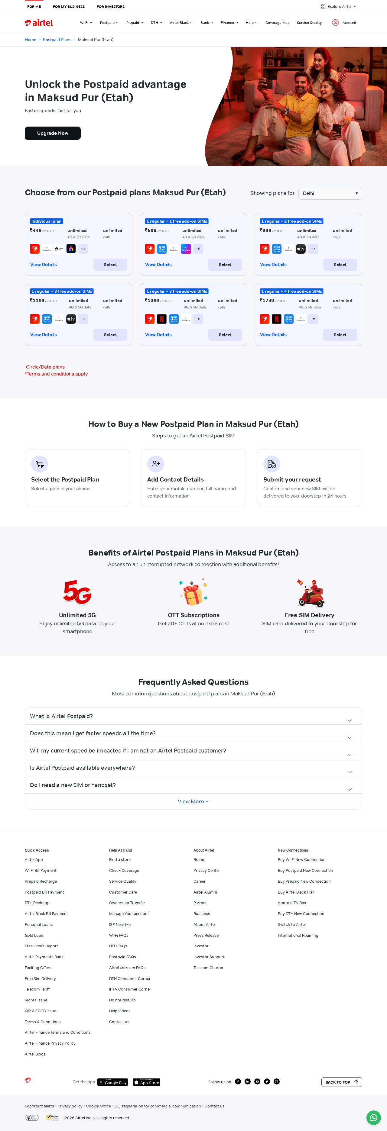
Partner (200, 902)
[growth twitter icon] (267, 1081)
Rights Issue (36, 999)
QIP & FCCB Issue (40, 1010)
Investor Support (209, 956)
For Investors (111, 6)
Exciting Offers (38, 967)
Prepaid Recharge (41, 881)
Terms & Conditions (43, 1021)
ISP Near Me (120, 924)
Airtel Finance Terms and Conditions (58, 1032)
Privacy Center (207, 870)
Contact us (119, 1021)
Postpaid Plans (57, 39)
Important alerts (39, 1106)
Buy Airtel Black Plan (296, 892)
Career (200, 881)
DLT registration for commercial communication (158, 1106)
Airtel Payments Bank (44, 956)
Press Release (206, 935)
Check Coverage (124, 870)
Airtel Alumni (205, 892)
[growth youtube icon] (257, 1081)
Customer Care (123, 892)
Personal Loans (39, 924)
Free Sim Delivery (40, 978)
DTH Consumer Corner (130, 978)
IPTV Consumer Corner (130, 989)
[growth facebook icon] (238, 1081)
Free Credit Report (41, 945)
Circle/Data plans (45, 367)
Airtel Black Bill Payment (46, 913)
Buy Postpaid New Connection (305, 870)
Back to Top (338, 1082)
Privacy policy (70, 1106)
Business (202, 913)
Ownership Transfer (127, 902)
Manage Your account (129, 913)
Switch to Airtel (292, 924)
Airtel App (34, 859)
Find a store (120, 859)
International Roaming (298, 935)
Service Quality (309, 22)
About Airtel (205, 924)
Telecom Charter (208, 967)
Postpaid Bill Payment (44, 892)
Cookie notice (98, 1106)
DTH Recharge (37, 902)
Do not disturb (122, 999)
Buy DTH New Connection (301, 913)
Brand (199, 859)
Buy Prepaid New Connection (304, 881)
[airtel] (39, 22)
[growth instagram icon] (277, 1081)
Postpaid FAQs (122, 956)
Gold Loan (34, 935)
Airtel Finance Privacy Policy (50, 1043)
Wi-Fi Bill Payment (41, 870)
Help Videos (120, 1010)
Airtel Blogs (35, 1054)
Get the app (84, 1081)
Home (30, 39)
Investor (201, 945)
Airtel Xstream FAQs (127, 967)
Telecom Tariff (37, 989)
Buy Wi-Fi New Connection (302, 859)
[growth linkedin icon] (248, 1081)
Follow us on (219, 1081)
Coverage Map (277, 22)
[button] (193, 716)
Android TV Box (292, 902)
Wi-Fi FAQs (118, 935)
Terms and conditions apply (56, 374)
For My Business (69, 6)
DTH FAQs (118, 945)
